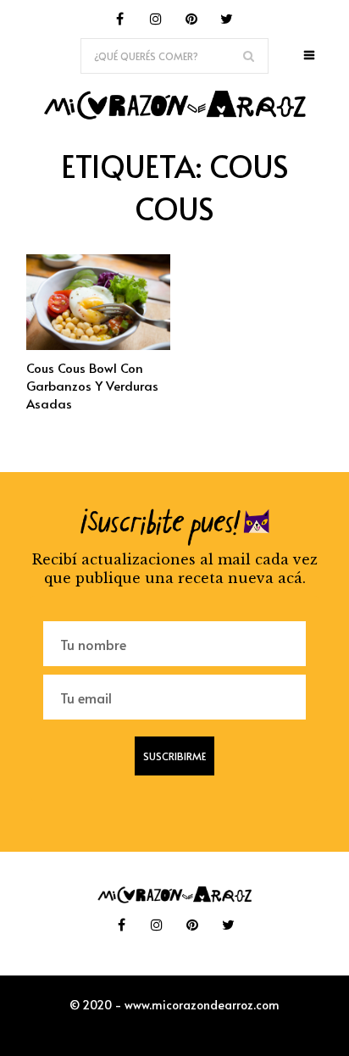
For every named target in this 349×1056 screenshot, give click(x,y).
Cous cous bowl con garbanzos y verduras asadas (92, 385)
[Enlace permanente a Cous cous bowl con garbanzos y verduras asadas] (98, 344)
